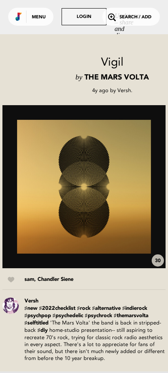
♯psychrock (98, 315)
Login (84, 17)
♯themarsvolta (131, 315)
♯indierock (134, 308)
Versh (124, 90)
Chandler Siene (55, 279)
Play (84, 186)
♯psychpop (37, 315)
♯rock (84, 308)
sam (29, 279)
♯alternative (106, 308)
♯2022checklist (57, 308)
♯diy (43, 330)
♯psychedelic (68, 315)
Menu (39, 17)
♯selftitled (36, 323)
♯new (31, 308)
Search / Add (135, 17)
